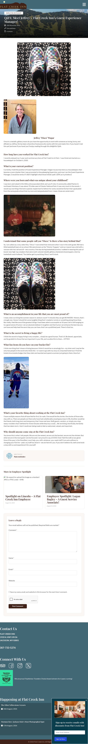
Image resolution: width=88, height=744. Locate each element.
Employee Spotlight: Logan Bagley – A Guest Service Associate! (63, 499)
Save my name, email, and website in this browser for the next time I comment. (38, 592)
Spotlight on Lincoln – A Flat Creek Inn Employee (23, 497)
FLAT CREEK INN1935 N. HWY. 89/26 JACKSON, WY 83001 (9, 637)
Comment (13, 530)
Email (11, 569)
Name (11, 558)
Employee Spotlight (13, 13)
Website (12, 581)
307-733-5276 (8, 647)
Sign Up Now (60, 739)
